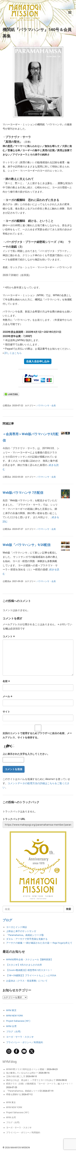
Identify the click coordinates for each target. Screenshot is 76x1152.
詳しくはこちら (13, 353)
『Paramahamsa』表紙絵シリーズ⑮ (25, 935)
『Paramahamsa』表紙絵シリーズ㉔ (24, 1091)
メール (7, 696)
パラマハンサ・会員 (46, 405)
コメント (9, 636)
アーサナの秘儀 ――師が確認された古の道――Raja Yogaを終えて (39, 943)
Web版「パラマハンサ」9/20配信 (27, 545)
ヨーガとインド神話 (16, 927)
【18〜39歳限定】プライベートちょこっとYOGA (31, 975)
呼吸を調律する (13, 1094)
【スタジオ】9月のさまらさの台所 (24, 964)
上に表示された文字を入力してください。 (26, 753)
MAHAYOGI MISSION (20, 1147)
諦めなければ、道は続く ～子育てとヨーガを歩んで (30, 1080)
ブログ (7, 920)
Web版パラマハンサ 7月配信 (23, 492)
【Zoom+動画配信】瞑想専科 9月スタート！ (29, 970)
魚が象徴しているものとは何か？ (22, 1073)
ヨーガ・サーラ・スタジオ (20, 1037)
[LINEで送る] (11, 394)
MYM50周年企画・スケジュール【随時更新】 (29, 959)
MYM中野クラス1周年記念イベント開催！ (26, 1069)
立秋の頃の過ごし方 (15, 1076)
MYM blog (10, 1061)
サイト (6, 711)
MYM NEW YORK (14, 1015)
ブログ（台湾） (14, 1031)
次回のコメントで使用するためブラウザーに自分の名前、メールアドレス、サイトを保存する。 (37, 735)
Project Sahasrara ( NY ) (18, 1021)
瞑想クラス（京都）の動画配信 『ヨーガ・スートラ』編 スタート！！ (39, 1083)
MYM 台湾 (11, 1026)
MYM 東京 (11, 1010)
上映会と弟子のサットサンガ (21, 931)
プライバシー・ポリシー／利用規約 (24, 1042)
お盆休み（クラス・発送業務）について (27, 980)
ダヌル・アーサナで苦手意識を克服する (27, 939)
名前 (6, 681)
